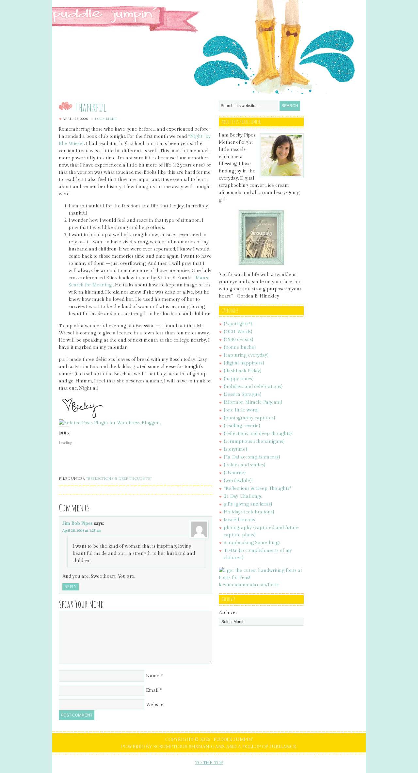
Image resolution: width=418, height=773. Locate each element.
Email (152, 690)
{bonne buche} (240, 347)
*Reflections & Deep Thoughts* (119, 478)
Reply (70, 587)
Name (152, 676)
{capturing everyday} (246, 355)
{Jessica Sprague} (243, 394)
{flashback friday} (243, 371)
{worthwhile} (238, 480)
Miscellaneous (239, 520)
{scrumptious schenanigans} (254, 441)
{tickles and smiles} (244, 465)
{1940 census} (238, 339)
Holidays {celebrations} (249, 512)
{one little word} (241, 410)
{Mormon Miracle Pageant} (253, 402)
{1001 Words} (238, 331)
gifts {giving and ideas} (248, 504)
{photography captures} (249, 418)
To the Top (209, 762)
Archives (228, 612)
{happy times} (239, 378)
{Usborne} (235, 472)
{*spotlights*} (238, 324)
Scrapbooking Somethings (252, 542)
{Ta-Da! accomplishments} (252, 457)
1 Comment (105, 119)
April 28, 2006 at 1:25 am (81, 530)
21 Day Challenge (243, 496)
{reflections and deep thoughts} (258, 433)
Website (155, 704)
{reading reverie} (242, 425)
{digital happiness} (244, 363)
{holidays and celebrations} (253, 386)
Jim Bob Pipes (77, 523)
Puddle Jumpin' (209, 47)
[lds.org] (261, 264)
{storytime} (235, 449)
